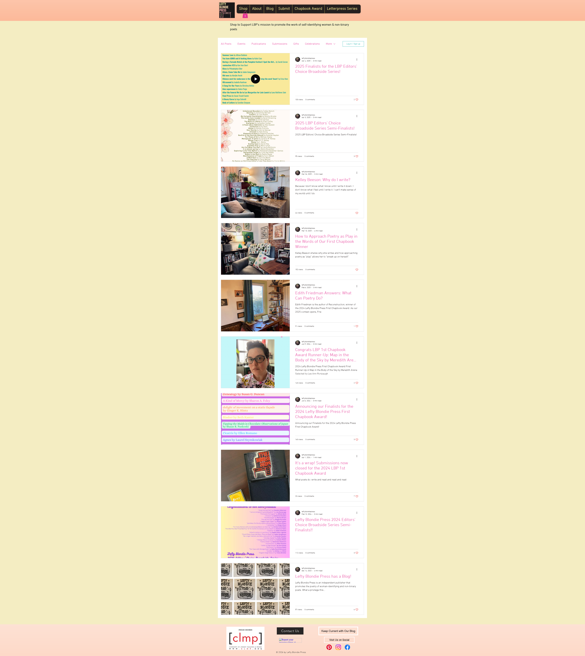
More (329, 44)
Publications (259, 44)
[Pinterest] (329, 647)
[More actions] (358, 59)
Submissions (279, 44)
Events (241, 44)
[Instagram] (338, 647)
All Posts (226, 44)
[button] (245, 14)
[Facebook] (347, 647)
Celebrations (312, 44)
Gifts (296, 44)
